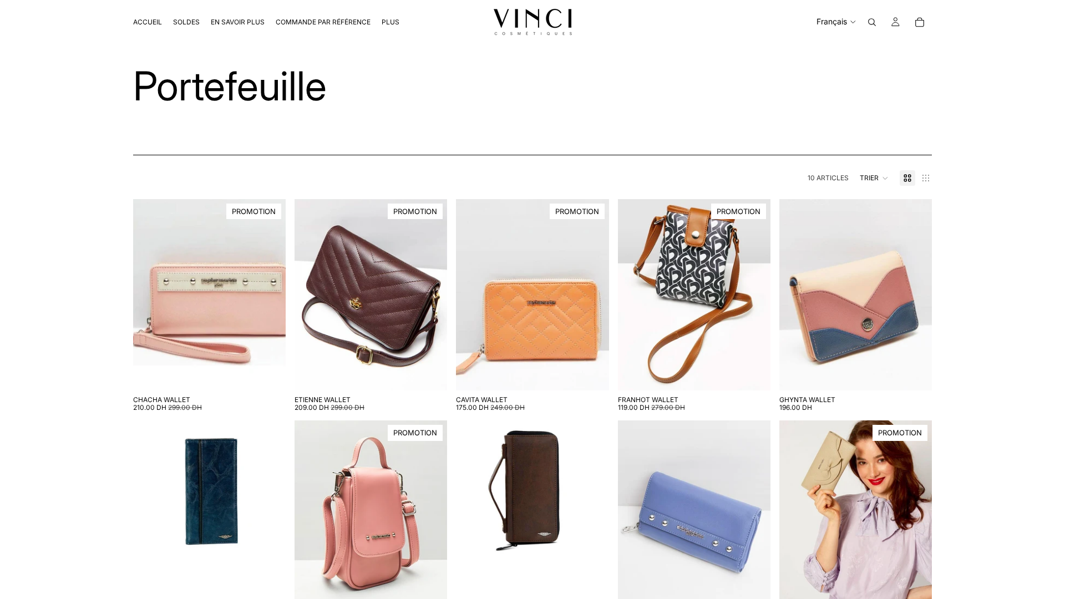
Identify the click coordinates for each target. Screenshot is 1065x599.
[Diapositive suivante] (592, 294)
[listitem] (390, 22)
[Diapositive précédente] (472, 294)
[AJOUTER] (268, 373)
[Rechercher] (872, 22)
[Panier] (919, 22)
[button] (874, 178)
